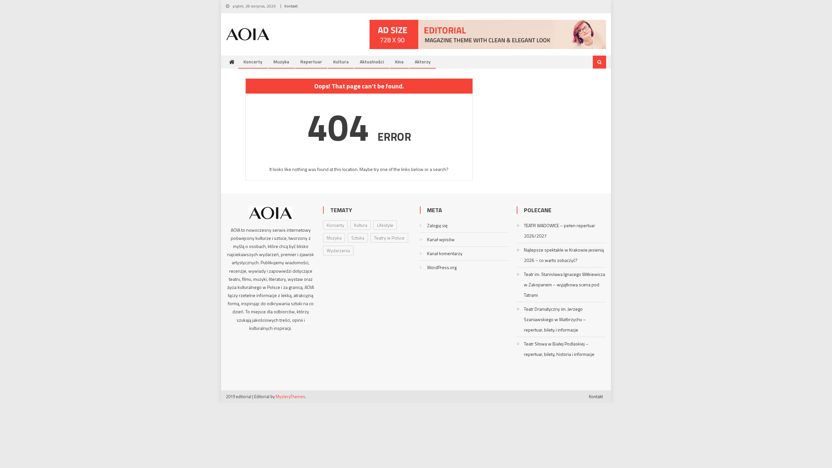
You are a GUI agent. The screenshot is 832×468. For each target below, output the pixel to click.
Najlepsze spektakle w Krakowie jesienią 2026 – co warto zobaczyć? (564, 255)
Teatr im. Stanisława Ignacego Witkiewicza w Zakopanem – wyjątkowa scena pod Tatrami (564, 284)
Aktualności (372, 61)
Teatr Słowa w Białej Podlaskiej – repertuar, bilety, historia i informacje (559, 349)
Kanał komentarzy (444, 253)
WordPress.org (442, 267)
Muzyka (281, 61)
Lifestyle (385, 225)
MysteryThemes (290, 396)
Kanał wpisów (441, 239)
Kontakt (291, 6)
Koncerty (252, 61)
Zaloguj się (437, 225)
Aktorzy (423, 61)
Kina (399, 61)
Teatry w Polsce (389, 237)
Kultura (341, 61)
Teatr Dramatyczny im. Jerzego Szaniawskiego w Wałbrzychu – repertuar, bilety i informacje (555, 319)
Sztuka (357, 237)
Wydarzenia (338, 250)
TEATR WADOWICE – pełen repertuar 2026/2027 (559, 230)
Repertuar (311, 61)
